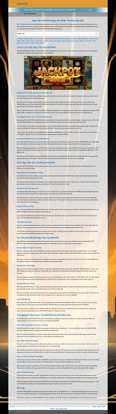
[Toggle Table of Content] (95, 33)
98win (33, 43)
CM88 (94, 406)
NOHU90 (22, 3)
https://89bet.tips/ (83, 39)
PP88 (91, 39)
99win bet (41, 41)
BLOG (90, 10)
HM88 (18, 41)
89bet (23, 41)
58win (46, 41)
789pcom (82, 41)
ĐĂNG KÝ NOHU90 (35, 10)
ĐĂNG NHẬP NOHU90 (47, 10)
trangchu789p (74, 41)
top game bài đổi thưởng (61, 39)
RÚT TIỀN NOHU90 (70, 10)
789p (50, 41)
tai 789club (73, 39)
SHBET (52, 409)
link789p (88, 41)
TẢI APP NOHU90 (59, 10)
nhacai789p (56, 41)
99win (96, 39)
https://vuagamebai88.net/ (27, 39)
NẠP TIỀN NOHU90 (82, 10)
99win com (33, 41)
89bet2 (42, 43)
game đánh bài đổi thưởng (45, 39)
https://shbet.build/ (61, 409)
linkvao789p (65, 41)
